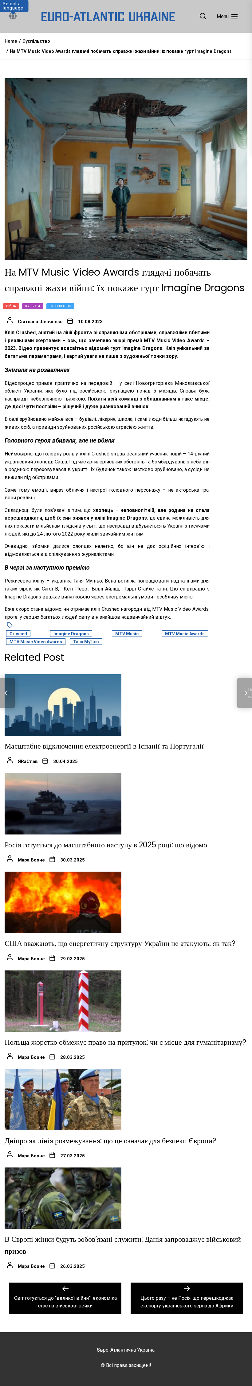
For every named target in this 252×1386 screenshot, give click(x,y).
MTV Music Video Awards (36, 641)
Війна (11, 306)
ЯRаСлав (28, 761)
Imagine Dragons (71, 633)
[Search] (203, 16)
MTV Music (127, 633)
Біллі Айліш (105, 589)
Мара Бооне (31, 860)
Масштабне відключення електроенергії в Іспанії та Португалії (104, 746)
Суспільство (60, 306)
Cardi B (50, 589)
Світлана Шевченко (40, 321)
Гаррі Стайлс (139, 589)
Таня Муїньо (86, 641)
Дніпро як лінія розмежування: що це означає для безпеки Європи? (110, 1141)
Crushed (18, 633)
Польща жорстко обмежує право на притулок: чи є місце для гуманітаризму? (125, 1042)
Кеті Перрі (76, 589)
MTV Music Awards (185, 633)
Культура (32, 306)
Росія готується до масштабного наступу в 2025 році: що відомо (106, 845)
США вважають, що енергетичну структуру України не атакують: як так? (120, 943)
